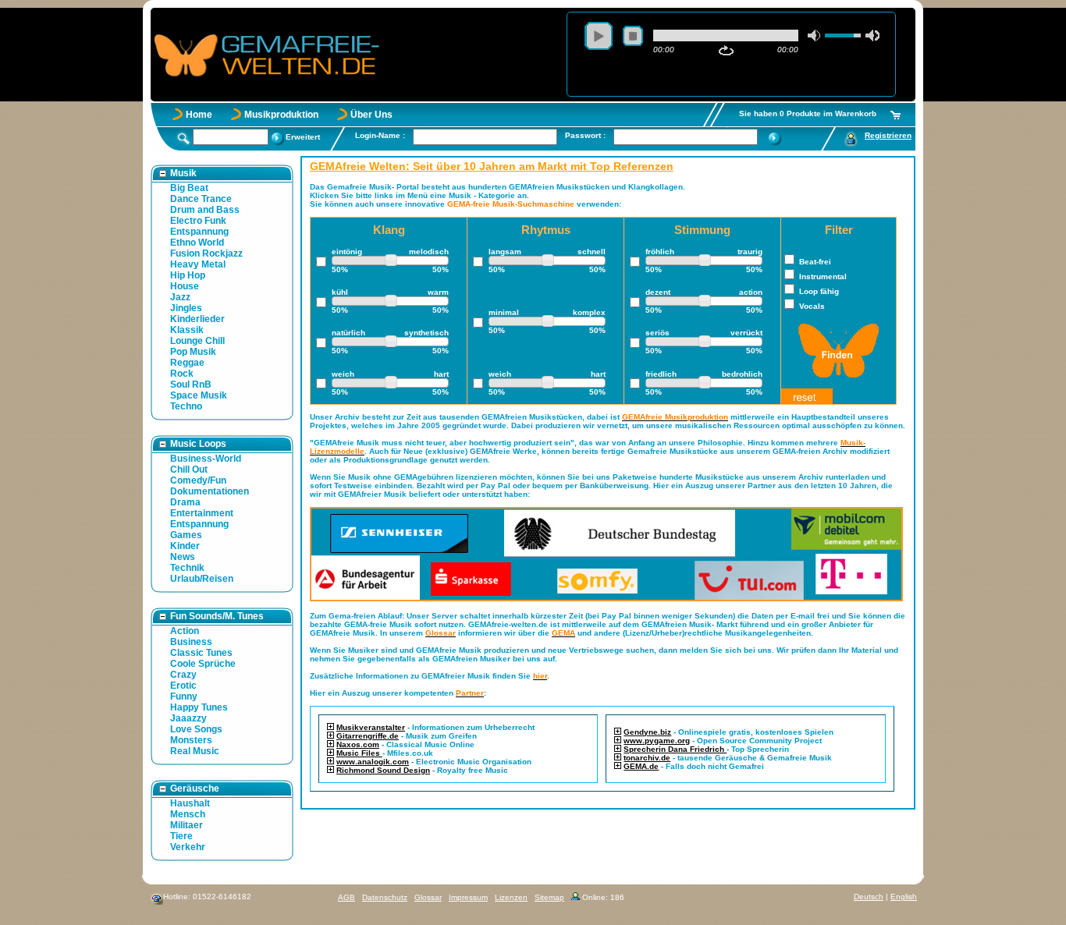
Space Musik (198, 395)
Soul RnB (190, 384)
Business (191, 641)
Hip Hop (187, 275)
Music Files (359, 753)
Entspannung (199, 231)
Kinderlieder (197, 319)
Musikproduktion (281, 114)
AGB (346, 897)
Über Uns (371, 114)
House (184, 286)
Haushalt (190, 803)
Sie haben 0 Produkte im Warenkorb (807, 113)
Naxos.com (357, 744)
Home (199, 114)
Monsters (191, 740)
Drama (185, 502)
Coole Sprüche (203, 663)
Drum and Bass (205, 209)
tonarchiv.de (647, 757)
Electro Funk (198, 220)
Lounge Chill (197, 340)
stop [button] (633, 36)
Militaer (186, 825)
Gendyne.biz (647, 732)
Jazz (180, 297)
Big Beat (189, 188)
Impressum (468, 897)
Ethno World (197, 242)
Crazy (183, 674)
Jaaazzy (188, 718)
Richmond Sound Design (383, 770)
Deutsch (868, 896)
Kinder (185, 545)
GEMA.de (641, 766)
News (182, 556)
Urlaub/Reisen (201, 578)
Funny (183, 696)
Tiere (181, 836)
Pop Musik (193, 351)
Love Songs (196, 729)
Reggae (187, 362)
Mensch (187, 814)
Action (184, 631)
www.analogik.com (372, 761)
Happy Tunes (199, 707)
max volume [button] (872, 35)
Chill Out (189, 469)
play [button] (598, 35)
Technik (187, 567)
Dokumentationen (209, 491)
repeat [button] (726, 51)
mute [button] (815, 35)
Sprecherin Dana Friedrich (675, 749)
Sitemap (549, 897)
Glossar (428, 897)
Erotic (183, 685)
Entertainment (201, 513)
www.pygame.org (657, 740)
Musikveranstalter (370, 727)
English (903, 896)
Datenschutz (384, 897)
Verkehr (187, 847)
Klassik (187, 329)
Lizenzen (511, 897)
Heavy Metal (198, 264)
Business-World (205, 458)
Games (186, 535)
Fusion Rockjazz (206, 253)
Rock (182, 373)
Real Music (194, 751)
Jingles (186, 308)
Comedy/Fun (198, 480)
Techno (186, 406)
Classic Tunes (201, 652)
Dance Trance (201, 198)
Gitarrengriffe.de (367, 736)
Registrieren (888, 135)
